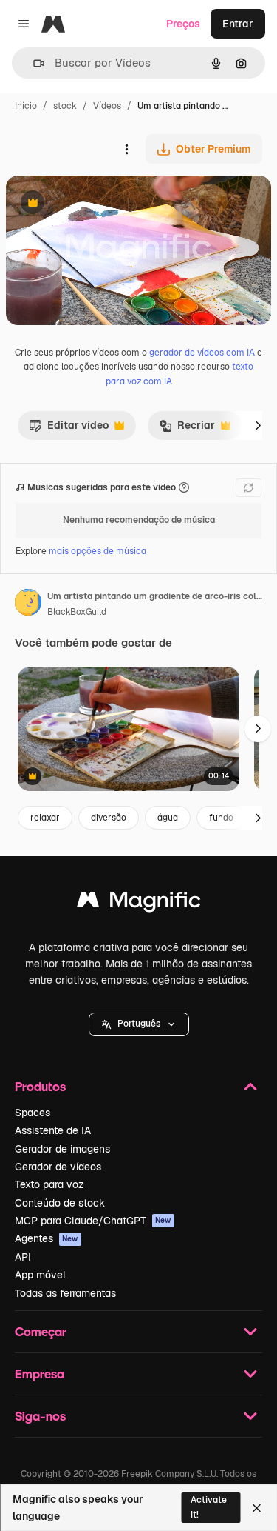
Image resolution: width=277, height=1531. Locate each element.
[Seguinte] (257, 425)
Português (138, 1024)
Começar (40, 1331)
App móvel (40, 1274)
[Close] (256, 1508)
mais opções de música (97, 551)
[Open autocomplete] (33, 63)
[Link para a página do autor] (28, 604)
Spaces (32, 1112)
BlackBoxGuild (76, 612)
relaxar (45, 818)
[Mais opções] (126, 149)
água (167, 818)
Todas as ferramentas (65, 1293)
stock (65, 106)
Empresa (39, 1373)
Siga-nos (40, 1416)
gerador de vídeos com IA (202, 352)
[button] (139, 1024)
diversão (108, 818)
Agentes (46, 1238)
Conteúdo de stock (60, 1203)
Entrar (237, 23)
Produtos (40, 1086)
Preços (183, 23)
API (23, 1257)
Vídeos (107, 106)
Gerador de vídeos (58, 1166)
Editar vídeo (69, 428)
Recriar (187, 428)
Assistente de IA (53, 1130)
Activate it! (209, 1507)
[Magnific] (139, 903)
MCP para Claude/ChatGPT (93, 1220)
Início (26, 106)
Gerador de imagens (62, 1148)
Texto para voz (49, 1184)
